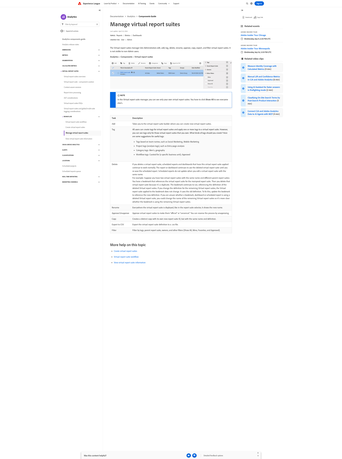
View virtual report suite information (130, 262)
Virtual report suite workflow (126, 256)
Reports (119, 35)
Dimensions (66, 50)
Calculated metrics (69, 66)
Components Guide (147, 16)
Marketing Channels (70, 182)
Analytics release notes (70, 44)
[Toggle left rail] (100, 10)
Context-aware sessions (72, 87)
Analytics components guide (73, 39)
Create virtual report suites (125, 251)
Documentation (117, 16)
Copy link (260, 17)
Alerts (64, 150)
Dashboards (137, 35)
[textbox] (80, 24)
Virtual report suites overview (75, 76)
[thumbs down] (194, 455)
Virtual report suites (70, 71)
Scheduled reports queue (71, 171)
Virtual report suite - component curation (79, 82)
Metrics (127, 35)
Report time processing (72, 92)
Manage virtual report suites (77, 133)
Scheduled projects (69, 166)
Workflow (68, 117)
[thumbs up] (188, 455)
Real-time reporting (69, 177)
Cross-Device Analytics (71, 145)
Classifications (68, 155)
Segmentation (67, 61)
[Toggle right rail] (242, 10)
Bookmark (248, 17)
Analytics (131, 16)
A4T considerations (71, 98)
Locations (66, 161)
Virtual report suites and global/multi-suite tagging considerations (79, 110)
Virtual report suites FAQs (73, 103)
